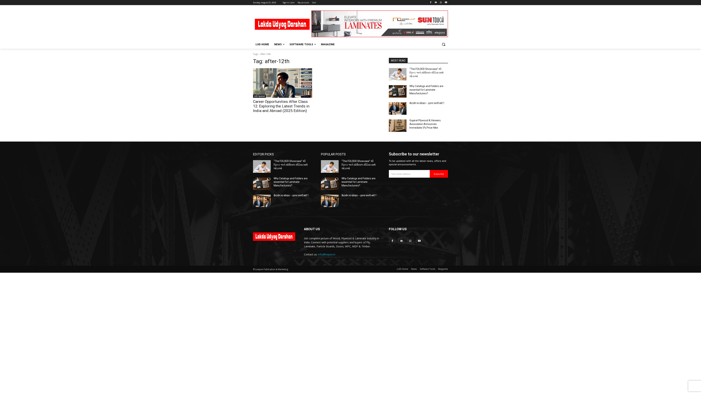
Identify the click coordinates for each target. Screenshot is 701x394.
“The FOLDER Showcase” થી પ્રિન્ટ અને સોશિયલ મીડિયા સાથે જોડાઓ (426, 72)
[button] (443, 44)
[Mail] (436, 3)
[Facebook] (431, 3)
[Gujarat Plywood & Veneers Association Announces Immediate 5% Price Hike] (398, 125)
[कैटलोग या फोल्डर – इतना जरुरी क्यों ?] (398, 108)
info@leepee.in (326, 254)
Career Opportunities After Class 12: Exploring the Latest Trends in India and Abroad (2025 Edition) (281, 106)
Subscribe (439, 174)
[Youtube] (446, 3)
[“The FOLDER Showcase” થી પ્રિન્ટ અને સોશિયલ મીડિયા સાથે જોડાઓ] (398, 74)
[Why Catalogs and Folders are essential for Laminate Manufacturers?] (398, 91)
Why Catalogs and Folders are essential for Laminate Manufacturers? (426, 90)
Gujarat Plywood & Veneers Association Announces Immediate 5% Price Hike (425, 124)
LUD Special (259, 96)
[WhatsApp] (441, 3)
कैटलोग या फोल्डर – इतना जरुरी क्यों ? (426, 103)
